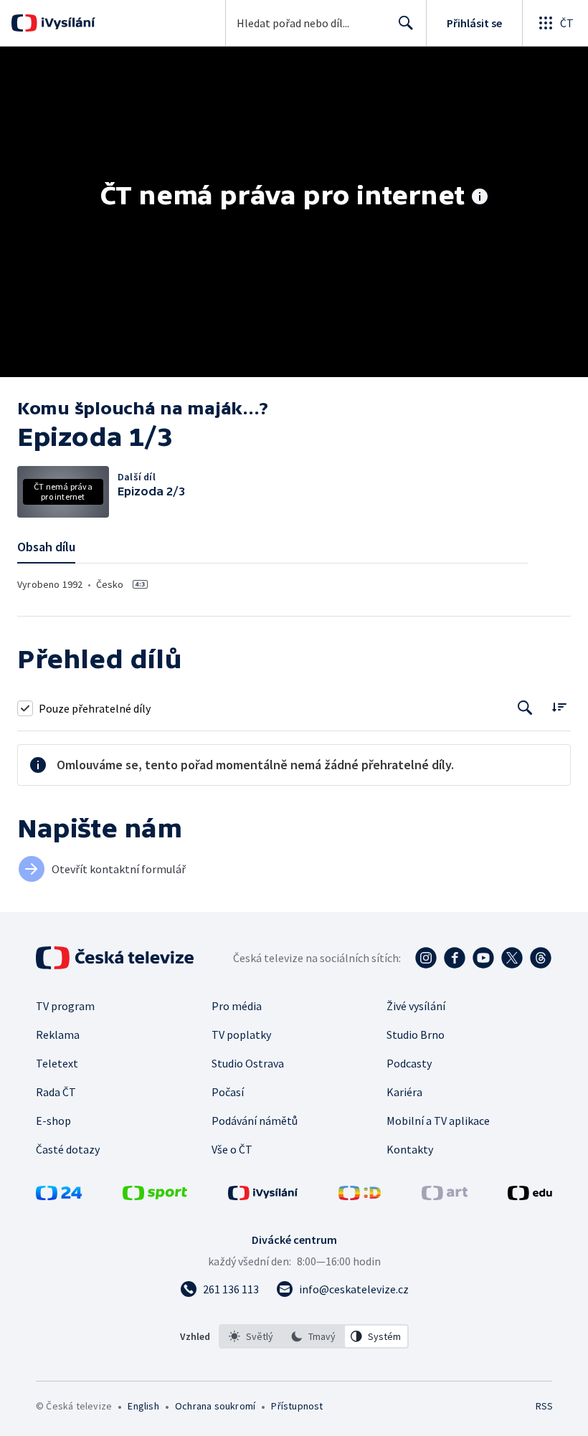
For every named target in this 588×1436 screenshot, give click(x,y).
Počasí (228, 1092)
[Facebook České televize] (454, 957)
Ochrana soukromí (215, 1405)
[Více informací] (479, 198)
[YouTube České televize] (483, 957)
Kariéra (404, 1092)
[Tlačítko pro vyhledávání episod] (525, 708)
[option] (251, 1336)
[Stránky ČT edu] (530, 1196)
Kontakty (410, 1149)
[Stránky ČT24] (59, 1196)
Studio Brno (416, 1034)
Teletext (57, 1063)
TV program (65, 1006)
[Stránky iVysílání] (263, 1196)
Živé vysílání (416, 1006)
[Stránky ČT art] (445, 1196)
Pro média (237, 1006)
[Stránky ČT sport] (155, 1196)
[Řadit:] (559, 706)
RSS (544, 1405)
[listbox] (314, 1336)
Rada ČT (56, 1092)
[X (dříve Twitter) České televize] (512, 957)
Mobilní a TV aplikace (438, 1120)
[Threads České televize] (540, 957)
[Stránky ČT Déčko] (359, 1196)
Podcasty (409, 1063)
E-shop (53, 1120)
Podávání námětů (255, 1120)
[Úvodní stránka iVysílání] (66, 23)
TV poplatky (241, 1034)
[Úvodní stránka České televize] (116, 957)
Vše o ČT (232, 1149)
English (143, 1405)
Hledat (406, 23)
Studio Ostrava (248, 1063)
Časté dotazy (68, 1149)
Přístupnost (297, 1405)
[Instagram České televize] (425, 957)
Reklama (58, 1034)
